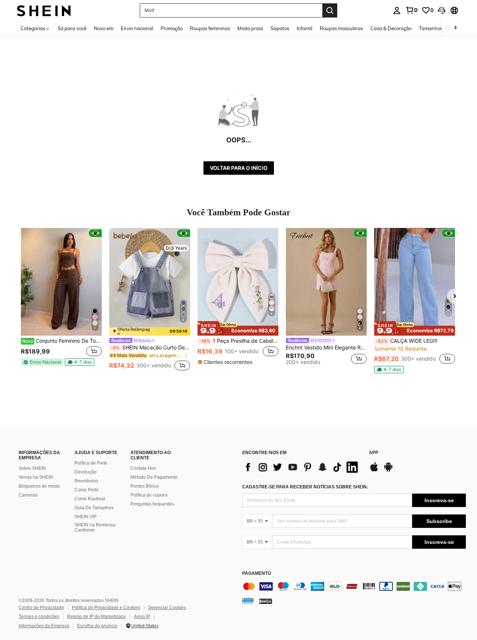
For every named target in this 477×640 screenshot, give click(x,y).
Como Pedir (87, 489)
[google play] (388, 470)
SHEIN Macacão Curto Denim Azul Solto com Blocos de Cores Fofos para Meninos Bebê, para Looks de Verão (150, 348)
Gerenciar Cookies (167, 607)
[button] (441, 10)
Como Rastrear (90, 498)
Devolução (86, 472)
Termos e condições (39, 616)
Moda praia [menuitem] (250, 28)
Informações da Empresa (44, 625)
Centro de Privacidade (41, 607)
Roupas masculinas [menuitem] (341, 28)
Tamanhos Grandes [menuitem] (441, 28)
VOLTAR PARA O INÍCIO (239, 168)
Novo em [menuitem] (103, 28)
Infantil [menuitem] (304, 28)
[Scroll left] (446, 28)
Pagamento (256, 573)
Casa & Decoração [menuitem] (390, 28)
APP (373, 452)
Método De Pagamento (153, 477)
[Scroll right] (455, 28)
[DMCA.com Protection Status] (265, 600)
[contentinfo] (354, 586)
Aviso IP (142, 616)
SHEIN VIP (86, 516)
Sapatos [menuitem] (280, 28)
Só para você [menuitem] (72, 28)
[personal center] (396, 10)
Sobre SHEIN (32, 468)
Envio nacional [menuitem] (137, 28)
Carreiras (28, 495)
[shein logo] (44, 10)
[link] (411, 10)
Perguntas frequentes (152, 504)
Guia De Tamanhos (94, 507)
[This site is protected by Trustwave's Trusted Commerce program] (247, 600)
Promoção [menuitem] (172, 28)
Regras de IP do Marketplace (96, 616)
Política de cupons (149, 495)
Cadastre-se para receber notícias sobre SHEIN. (305, 486)
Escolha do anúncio (97, 625)
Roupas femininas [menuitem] (210, 28)
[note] (42, 362)
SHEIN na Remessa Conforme (95, 527)
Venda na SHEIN (36, 477)
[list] (301, 467)
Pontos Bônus (144, 486)
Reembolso (86, 481)
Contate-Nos (143, 468)
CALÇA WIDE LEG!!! (406, 341)
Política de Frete (91, 463)
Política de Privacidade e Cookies (106, 607)
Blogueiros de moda (39, 486)
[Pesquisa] (329, 10)
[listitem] (61, 300)
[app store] (374, 470)
